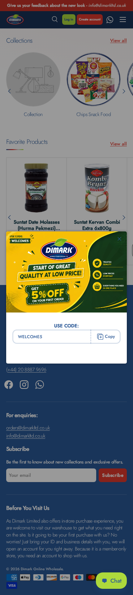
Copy (110, 336)
